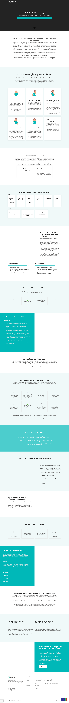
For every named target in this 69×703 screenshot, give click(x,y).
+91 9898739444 (48, 683)
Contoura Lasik (38, 680)
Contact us (48, 1)
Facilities (37, 1)
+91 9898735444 (55, 683)
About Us (27, 682)
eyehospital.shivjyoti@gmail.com (51, 685)
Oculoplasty (37, 686)
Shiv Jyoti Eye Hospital (15, 700)
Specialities (33, 1)
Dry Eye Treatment (38, 682)
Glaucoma (37, 685)
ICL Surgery (37, 689)
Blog (27, 683)
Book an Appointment (55, 1)
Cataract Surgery (38, 679)
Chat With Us (42, 666)
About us (42, 1)
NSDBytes (59, 700)
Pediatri (36, 688)
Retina (36, 683)
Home (28, 1)
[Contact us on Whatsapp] (65, 699)
